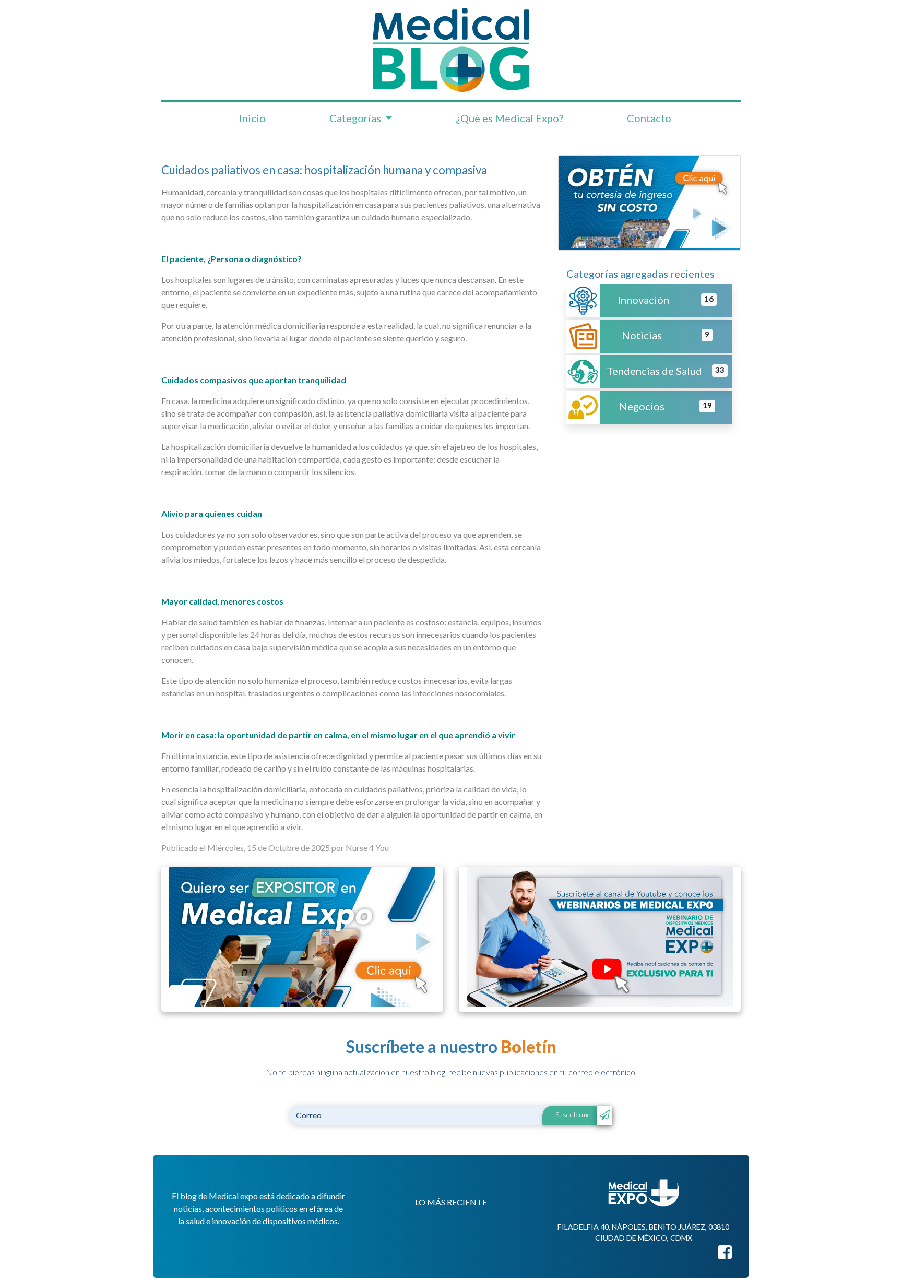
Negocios (641, 406)
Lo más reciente (451, 1202)
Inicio (252, 118)
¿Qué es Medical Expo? (509, 118)
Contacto (649, 118)
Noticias (642, 335)
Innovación (643, 299)
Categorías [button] (356, 118)
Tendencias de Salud (654, 370)
